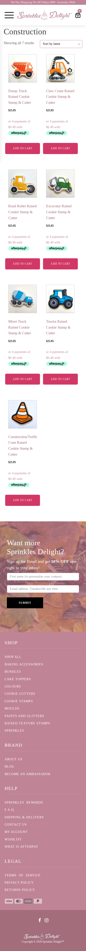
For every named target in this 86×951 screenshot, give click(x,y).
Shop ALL (13, 657)
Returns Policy (20, 890)
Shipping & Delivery (24, 817)
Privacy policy (19, 882)
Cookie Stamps (19, 701)
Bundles (13, 671)
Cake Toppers (18, 679)
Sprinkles (14, 730)
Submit (25, 602)
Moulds (12, 708)
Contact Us (16, 824)
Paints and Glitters (24, 716)
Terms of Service (23, 875)
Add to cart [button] (22, 148)
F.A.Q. (10, 810)
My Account (16, 832)
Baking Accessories (24, 664)
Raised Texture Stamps (27, 723)
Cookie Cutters (20, 693)
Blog (9, 766)
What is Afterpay (21, 846)
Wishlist (13, 839)
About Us (13, 759)
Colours (13, 686)
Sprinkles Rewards (24, 802)
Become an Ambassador (27, 774)
